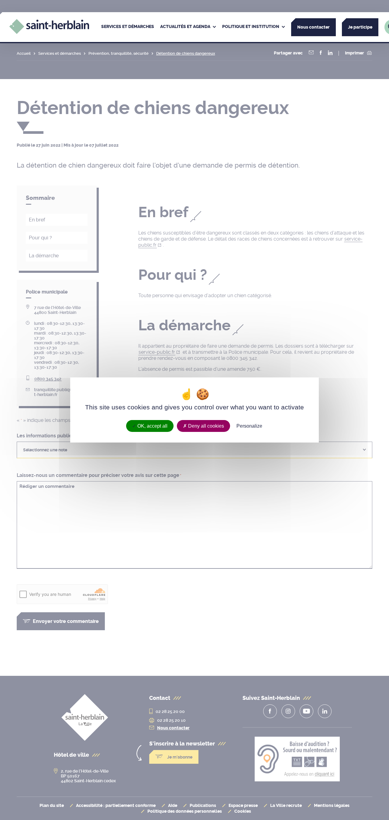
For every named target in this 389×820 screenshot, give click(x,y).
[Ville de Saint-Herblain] (49, 32)
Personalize (249, 426)
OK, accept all (151, 426)
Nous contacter (313, 27)
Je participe (360, 27)
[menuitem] (127, 27)
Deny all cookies (205, 426)
